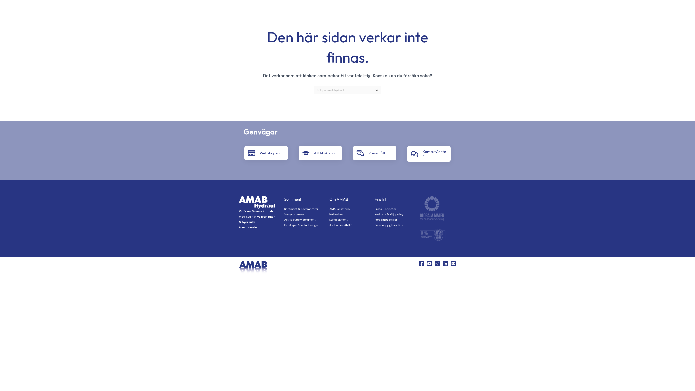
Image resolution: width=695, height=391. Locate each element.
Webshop (676, 9)
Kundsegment (338, 220)
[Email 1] (453, 263)
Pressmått (376, 153)
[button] (545, 9)
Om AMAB (623, 9)
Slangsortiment (294, 214)
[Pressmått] (360, 153)
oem (583, 9)
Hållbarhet (336, 214)
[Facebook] (46, 9)
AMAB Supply (562, 9)
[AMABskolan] (305, 153)
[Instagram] (60, 9)
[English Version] (74, 9)
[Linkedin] (67, 9)
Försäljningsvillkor (386, 220)
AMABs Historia (339, 209)
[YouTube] (53, 9)
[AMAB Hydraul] (23, 9)
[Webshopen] (251, 153)
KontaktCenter (650, 9)
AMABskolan (324, 153)
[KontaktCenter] (414, 153)
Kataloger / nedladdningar (301, 225)
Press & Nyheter (385, 209)
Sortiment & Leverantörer (301, 209)
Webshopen (270, 153)
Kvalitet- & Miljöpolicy (389, 214)
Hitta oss (601, 9)
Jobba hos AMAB (340, 225)
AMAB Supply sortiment (300, 220)
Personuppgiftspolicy (389, 225)
